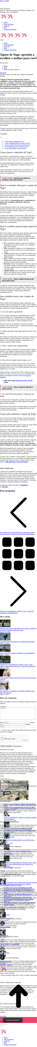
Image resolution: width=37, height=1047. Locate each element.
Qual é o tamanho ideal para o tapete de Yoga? (17, 143)
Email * (32, 722)
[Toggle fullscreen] (4, 1024)
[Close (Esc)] (1, 1024)
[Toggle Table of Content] (1, 138)
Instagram (24, 485)
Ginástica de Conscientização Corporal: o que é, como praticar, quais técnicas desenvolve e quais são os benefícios (18, 665)
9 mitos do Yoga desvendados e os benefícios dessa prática (17, 641)
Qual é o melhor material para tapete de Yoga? (17, 145)
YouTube (5, 487)
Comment (3, 706)
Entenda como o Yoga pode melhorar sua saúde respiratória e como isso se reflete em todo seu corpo (18, 629)
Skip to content (4, 1)
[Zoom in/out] (6, 1024)
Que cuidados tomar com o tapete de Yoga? (16, 146)
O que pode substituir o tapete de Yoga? (15, 148)
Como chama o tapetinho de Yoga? (14, 141)
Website (28, 724)
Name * (2, 722)
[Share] (2, 1024)
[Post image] (5, 627)
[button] (18, 40)
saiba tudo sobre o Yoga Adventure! (16, 462)
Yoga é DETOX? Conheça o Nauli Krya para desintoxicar (17, 653)
